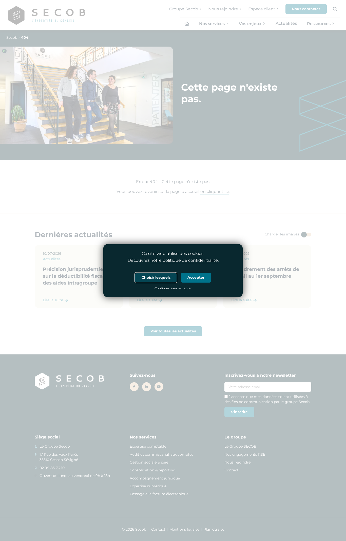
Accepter (195, 277)
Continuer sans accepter (173, 288)
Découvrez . (173, 260)
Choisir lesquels (156, 277)
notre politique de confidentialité (184, 260)
